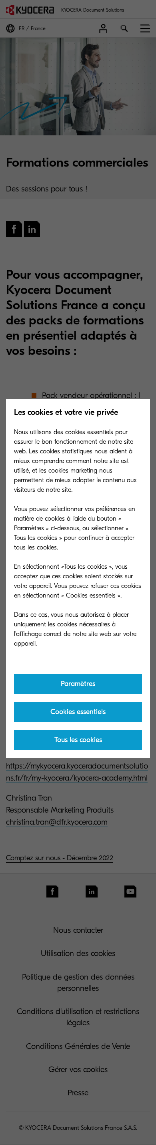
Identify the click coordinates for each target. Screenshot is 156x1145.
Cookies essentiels (78, 712)
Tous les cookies (78, 740)
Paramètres (78, 684)
